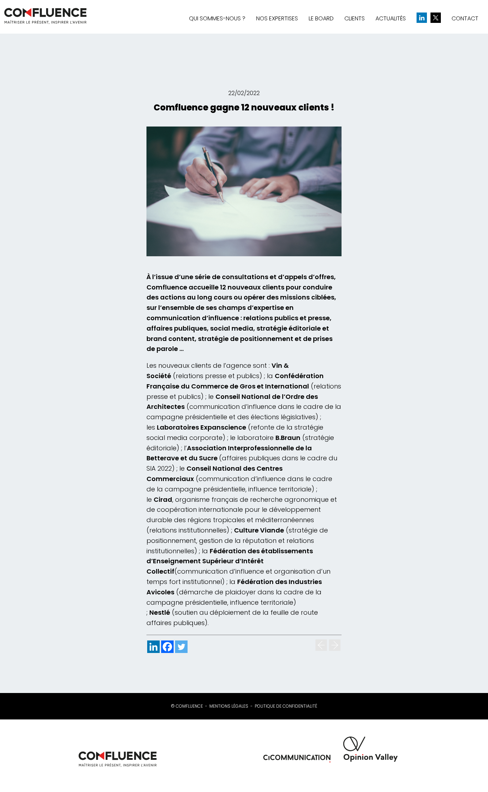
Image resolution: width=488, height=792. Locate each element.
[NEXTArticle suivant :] (334, 645)
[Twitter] (181, 646)
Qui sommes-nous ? (217, 18)
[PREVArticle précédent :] (321, 645)
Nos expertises (277, 18)
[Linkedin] (153, 646)
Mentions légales (228, 706)
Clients (354, 18)
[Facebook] (167, 646)
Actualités (390, 18)
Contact (465, 18)
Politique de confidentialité (286, 706)
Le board (321, 18)
